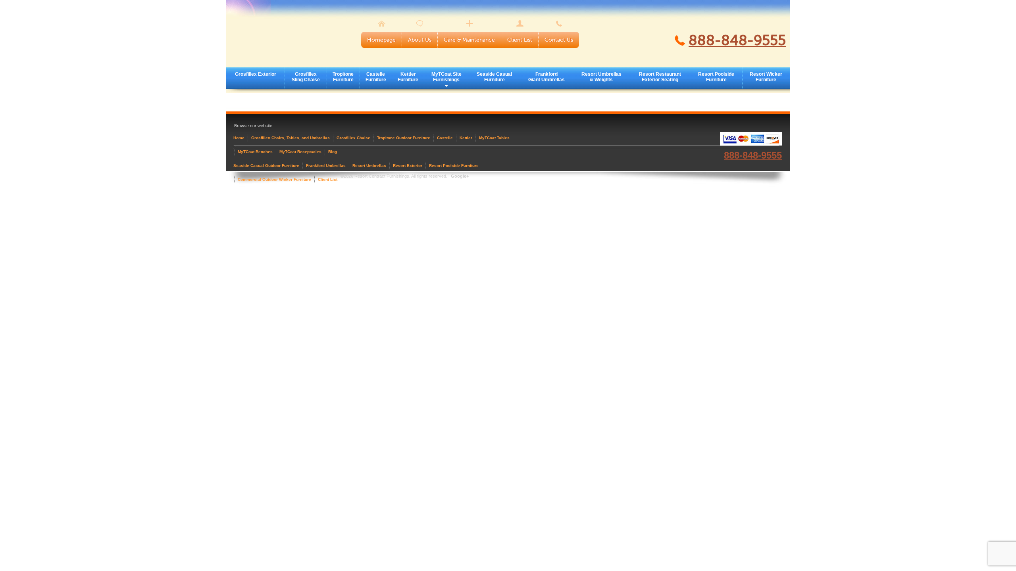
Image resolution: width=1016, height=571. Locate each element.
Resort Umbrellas (369, 165)
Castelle (445, 138)
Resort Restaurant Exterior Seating (660, 76)
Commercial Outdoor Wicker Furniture (274, 179)
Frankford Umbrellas (326, 165)
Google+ (460, 176)
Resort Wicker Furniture (766, 76)
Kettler (466, 138)
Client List (519, 40)
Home (238, 138)
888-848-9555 (737, 40)
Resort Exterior (407, 165)
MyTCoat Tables (494, 138)
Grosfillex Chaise (353, 138)
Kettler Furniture (408, 76)
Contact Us (559, 40)
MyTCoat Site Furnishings (446, 76)
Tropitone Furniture (343, 76)
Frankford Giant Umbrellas (546, 76)
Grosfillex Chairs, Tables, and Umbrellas (290, 138)
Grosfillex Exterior (255, 74)
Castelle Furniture (376, 76)
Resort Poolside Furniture (716, 76)
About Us (419, 40)
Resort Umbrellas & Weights (601, 76)
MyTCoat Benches (255, 151)
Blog (332, 151)
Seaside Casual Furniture (494, 76)
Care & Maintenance (469, 40)
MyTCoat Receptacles (300, 151)
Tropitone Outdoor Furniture (403, 138)
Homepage (381, 40)
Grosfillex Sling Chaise (306, 76)
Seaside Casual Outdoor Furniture (266, 165)
